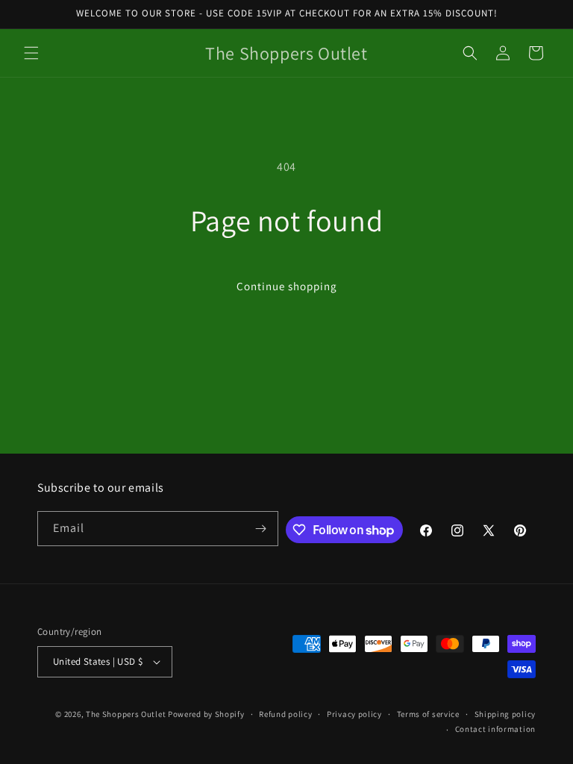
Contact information (495, 729)
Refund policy (285, 714)
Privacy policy (354, 714)
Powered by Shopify (206, 714)
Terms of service (428, 714)
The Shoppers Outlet (126, 714)
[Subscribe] (261, 528)
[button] (31, 53)
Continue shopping (287, 286)
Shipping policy (505, 714)
